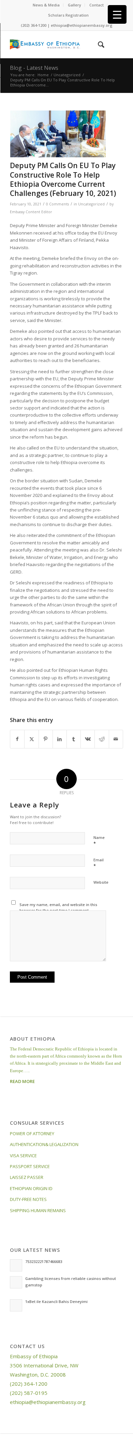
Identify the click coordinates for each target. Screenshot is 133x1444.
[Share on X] (31, 739)
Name (99, 840)
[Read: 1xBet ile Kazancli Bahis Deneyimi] (16, 1305)
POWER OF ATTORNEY (32, 1133)
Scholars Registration (68, 15)
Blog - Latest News (34, 68)
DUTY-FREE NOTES (28, 1199)
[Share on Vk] (87, 739)
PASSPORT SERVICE (30, 1166)
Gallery (74, 4)
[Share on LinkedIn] (59, 739)
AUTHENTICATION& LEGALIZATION (44, 1144)
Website (100, 882)
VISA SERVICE (23, 1155)
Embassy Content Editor (31, 211)
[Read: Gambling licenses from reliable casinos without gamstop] (16, 1282)
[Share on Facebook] (17, 739)
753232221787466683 (43, 1261)
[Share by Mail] (116, 739)
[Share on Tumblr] (73, 739)
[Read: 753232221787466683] (16, 1265)
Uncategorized (91, 204)
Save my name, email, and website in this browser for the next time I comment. (58, 907)
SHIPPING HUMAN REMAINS (38, 1210)
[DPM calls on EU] (58, 134)
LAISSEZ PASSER (26, 1177)
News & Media (46, 4)
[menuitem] (46, 5)
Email (98, 863)
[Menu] (113, 44)
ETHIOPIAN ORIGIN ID (31, 1188)
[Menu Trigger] (117, 14)
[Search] (97, 44)
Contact (96, 4)
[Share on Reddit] (101, 739)
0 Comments (57, 204)
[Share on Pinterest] (46, 739)
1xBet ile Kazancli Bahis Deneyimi (56, 1301)
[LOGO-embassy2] (55, 44)
